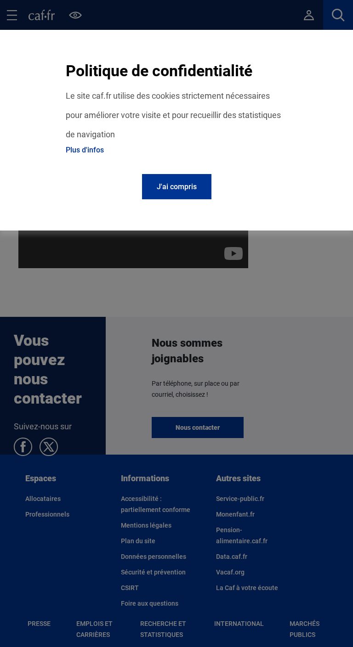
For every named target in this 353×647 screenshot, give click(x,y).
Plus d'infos (85, 150)
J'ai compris (177, 186)
